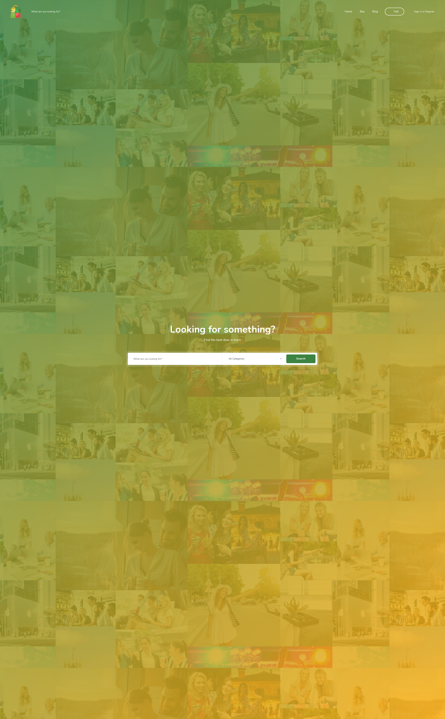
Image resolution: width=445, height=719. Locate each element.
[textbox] (256, 358)
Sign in (418, 11)
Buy (362, 11)
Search (300, 359)
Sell (396, 11)
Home (348, 11)
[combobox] (256, 358)
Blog (375, 11)
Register (430, 11)
